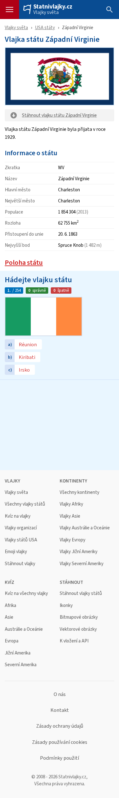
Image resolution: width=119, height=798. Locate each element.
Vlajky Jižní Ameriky (78, 551)
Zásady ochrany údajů (59, 726)
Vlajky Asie (70, 516)
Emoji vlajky (16, 551)
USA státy (45, 27)
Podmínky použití (59, 758)
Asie (9, 617)
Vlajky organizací (21, 528)
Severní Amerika (20, 664)
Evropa (11, 641)
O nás (60, 694)
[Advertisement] (59, 424)
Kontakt (59, 710)
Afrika (10, 605)
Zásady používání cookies (59, 742)
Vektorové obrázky (78, 629)
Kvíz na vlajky (17, 516)
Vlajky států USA (21, 540)
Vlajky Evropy (72, 540)
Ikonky (66, 605)
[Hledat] (109, 9)
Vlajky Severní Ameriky (81, 563)
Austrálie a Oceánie (24, 629)
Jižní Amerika (17, 653)
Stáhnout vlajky (20, 563)
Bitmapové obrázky (79, 617)
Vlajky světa (46, 12)
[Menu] (9, 9)
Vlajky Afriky (71, 504)
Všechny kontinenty (79, 492)
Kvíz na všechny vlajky (26, 593)
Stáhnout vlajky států (81, 593)
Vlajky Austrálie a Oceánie (85, 528)
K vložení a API (74, 641)
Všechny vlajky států (25, 504)
